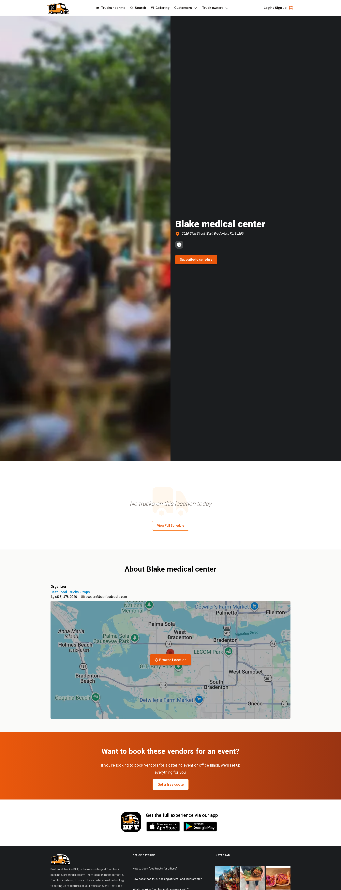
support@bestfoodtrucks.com (106, 597)
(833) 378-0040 (66, 597)
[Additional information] (179, 245)
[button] (170, 660)
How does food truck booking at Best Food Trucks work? (167, 879)
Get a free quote (170, 784)
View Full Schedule (170, 525)
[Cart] (290, 8)
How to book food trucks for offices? (155, 868)
